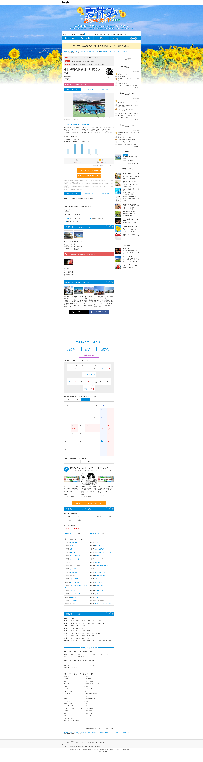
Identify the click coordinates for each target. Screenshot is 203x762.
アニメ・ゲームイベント (70, 691)
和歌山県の (71, 542)
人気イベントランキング (118, 38)
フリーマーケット (68, 688)
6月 (72, 462)
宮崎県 (99, 640)
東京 (93, 34)
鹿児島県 (105, 640)
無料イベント (67, 683)
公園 (65, 715)
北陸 (104, 34)
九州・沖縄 (123, 34)
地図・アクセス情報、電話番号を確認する (89, 176)
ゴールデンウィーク (82, 742)
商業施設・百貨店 (88, 708)
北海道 (82, 34)
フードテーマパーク (89, 718)
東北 (86, 34)
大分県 (94, 640)
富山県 (78, 628)
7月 (89, 462)
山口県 (83, 635)
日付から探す (70, 38)
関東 (90, 34)
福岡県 (72, 640)
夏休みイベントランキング (91, 665)
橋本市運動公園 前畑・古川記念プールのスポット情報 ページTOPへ (99, 728)
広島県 (72, 635)
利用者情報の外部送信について (127, 749)
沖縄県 (109, 640)
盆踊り (65, 681)
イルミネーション (106, 742)
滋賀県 (79, 516)
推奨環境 (85, 749)
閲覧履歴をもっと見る (132, 163)
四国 (118, 34)
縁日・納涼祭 (87, 679)
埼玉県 (88, 623)
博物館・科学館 (88, 711)
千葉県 (83, 623)
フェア (86, 696)
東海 (101, 34)
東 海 (65, 630)
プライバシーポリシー (78, 749)
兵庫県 (109, 516)
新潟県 (83, 625)
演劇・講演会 (67, 696)
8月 (106, 462)
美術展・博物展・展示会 (90, 693)
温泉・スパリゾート (89, 706)
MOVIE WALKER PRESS (89, 746)
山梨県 (72, 625)
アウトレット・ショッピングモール (73, 708)
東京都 (72, 623)
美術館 (65, 713)
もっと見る (135, 87)
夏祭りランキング (68, 665)
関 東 (65, 623)
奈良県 (69, 520)
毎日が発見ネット (98, 746)
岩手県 (83, 621)
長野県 (78, 625)
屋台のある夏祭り (88, 681)
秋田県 (88, 621)
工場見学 (66, 711)
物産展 (86, 686)
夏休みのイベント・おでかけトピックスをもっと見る (89, 503)
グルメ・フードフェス (69, 686)
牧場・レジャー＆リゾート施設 (71, 720)
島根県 (94, 635)
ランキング (73, 533)
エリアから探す (86, 38)
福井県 (83, 628)
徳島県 (83, 638)
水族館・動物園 (68, 703)
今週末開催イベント (134, 38)
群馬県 (94, 623)
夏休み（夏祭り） (95, 742)
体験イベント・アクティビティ (92, 683)
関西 (108, 34)
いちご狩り (72, 742)
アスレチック (87, 715)
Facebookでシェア (100, 312)
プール (67, 79)
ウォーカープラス (66, 742)
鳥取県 (88, 635)
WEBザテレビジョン (80, 746)
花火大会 (89, 742)
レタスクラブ (65, 746)
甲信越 (96, 34)
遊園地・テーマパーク (90, 701)
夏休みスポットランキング (70, 667)
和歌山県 (67, 76)
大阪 (111, 34)
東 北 (65, 621)
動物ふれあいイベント (69, 693)
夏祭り (102, 38)
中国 (114, 34)
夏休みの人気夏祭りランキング (73, 529)
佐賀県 (78, 640)
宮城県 (72, 621)
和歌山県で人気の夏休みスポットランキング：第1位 (80, 84)
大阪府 (99, 516)
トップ (72, 89)
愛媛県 (78, 638)
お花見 (77, 742)
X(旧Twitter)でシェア (80, 312)
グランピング (67, 701)
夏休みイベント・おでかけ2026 (71, 34)
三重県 (83, 630)
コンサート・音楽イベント (91, 688)
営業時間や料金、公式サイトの (88, 170)
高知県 (88, 638)
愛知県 (72, 630)
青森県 (78, 621)
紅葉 (101, 742)
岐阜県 (78, 630)
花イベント (87, 691)
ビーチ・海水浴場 (68, 706)
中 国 (65, 635)
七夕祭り (66, 679)
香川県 (72, 638)
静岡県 (88, 630)
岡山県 (78, 635)
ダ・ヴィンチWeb (72, 746)
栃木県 (99, 623)
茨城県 (104, 623)
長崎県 (83, 640)
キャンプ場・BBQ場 (89, 698)
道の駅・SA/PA (88, 713)
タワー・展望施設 (68, 718)
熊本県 (88, 640)
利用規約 (71, 749)
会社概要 (118, 749)
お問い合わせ (90, 749)
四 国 (65, 638)
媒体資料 (106, 749)
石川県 (72, 628)
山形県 (94, 621)
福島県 (99, 621)
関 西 (65, 633)
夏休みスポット (68, 698)
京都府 (89, 516)
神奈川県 (78, 623)
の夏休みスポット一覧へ (73, 218)
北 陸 (65, 628)
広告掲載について (112, 749)
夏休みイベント (68, 676)
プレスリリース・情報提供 (99, 749)
